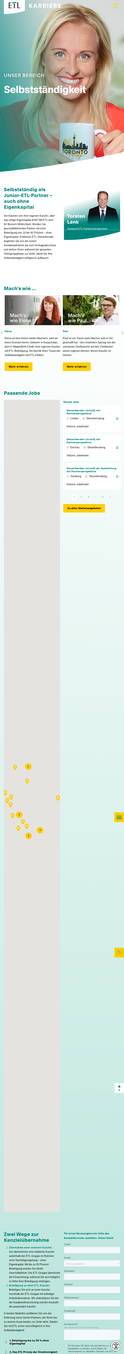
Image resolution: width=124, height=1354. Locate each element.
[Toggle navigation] (115, 5)
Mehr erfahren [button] (19, 366)
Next (122, 333)
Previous (1, 333)
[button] (58, 798)
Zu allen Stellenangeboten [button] (84, 508)
